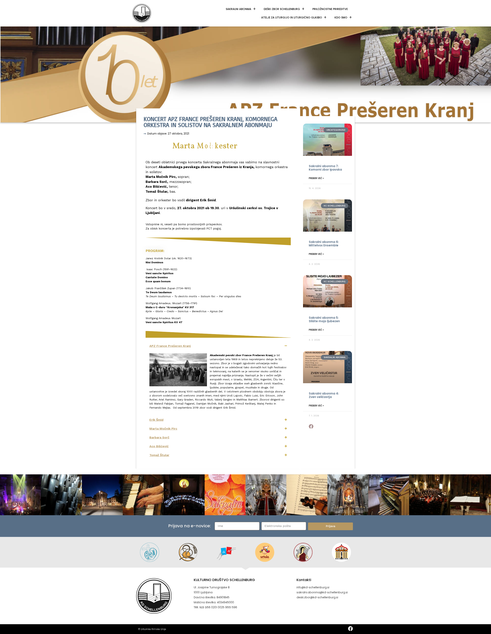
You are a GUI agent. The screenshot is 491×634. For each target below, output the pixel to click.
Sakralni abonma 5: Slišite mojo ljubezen (324, 319)
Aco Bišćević (159, 446)
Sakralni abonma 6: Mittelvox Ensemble (324, 243)
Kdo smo (340, 17)
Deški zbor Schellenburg (282, 9)
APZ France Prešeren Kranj (170, 346)
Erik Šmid (156, 420)
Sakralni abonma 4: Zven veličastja (324, 395)
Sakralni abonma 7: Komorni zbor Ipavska (325, 168)
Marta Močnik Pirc (163, 428)
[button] (218, 346)
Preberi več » (316, 178)
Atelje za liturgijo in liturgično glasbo (291, 17)
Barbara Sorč (159, 437)
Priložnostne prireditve (330, 9)
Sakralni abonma (238, 9)
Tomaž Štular (159, 455)
